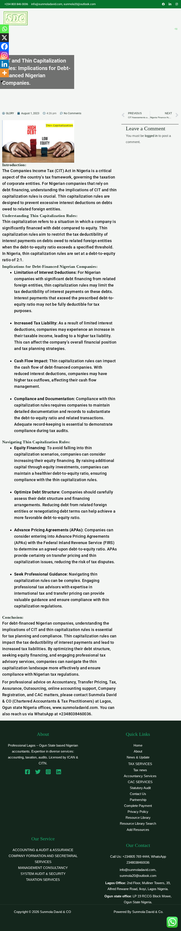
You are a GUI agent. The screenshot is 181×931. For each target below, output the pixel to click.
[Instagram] (4, 55)
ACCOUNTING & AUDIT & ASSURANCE (43, 850)
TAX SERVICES (140, 764)
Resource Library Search (138, 823)
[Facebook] (4, 46)
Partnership (138, 800)
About (138, 751)
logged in (151, 136)
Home (138, 745)
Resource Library (138, 817)
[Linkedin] (4, 64)
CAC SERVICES (140, 782)
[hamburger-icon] (176, 29)
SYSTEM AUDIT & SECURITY (43, 874)
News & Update (138, 757)
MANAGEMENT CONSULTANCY (43, 868)
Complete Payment (138, 806)
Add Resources (138, 830)
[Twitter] (38, 772)
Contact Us (138, 794)
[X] (4, 37)
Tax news (140, 770)
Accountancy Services (140, 776)
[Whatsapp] (4, 28)
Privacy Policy (138, 811)
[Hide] (2, 81)
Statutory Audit (140, 788)
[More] (4, 72)
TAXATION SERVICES (43, 879)
